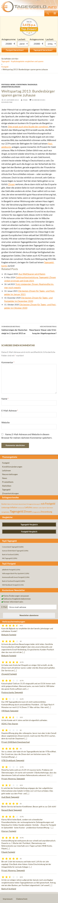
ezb (43, 503)
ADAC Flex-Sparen (9, 723)
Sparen (44, 507)
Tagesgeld (32, 84)
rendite (40, 507)
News (12, 84)
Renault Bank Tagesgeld (11, 810)
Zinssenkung (46, 512)
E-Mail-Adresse (9, 410)
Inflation (13, 507)
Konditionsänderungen (12, 466)
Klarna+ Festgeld (8, 831)
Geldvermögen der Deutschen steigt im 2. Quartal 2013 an (14, 329)
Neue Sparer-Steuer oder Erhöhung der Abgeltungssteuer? (43, 329)
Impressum (8, 899)
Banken (4, 504)
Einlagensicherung (32, 504)
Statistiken (21, 84)
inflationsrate (21, 507)
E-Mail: (4, 607)
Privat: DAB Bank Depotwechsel (15, 742)
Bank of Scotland (12, 504)
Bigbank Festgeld (8, 634)
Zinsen (11, 184)
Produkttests (7, 482)
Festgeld (4, 67)
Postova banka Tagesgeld (12, 692)
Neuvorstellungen (10, 474)
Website (5, 422)
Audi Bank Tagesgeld (10, 797)
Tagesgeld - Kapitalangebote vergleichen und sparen (22, 61)
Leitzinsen (6, 470)
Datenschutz (21, 899)
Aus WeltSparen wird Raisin (31, 274)
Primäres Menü (54, 13)
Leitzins (28, 507)
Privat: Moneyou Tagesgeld (13, 778)
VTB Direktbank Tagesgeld (12, 760)
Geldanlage (5, 507)
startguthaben (5, 512)
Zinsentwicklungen (10, 87)
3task (25, 100)
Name (4, 398)
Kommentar (7, 362)
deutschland (22, 504)
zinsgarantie (36, 512)
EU (39, 504)
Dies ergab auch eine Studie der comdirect (28, 126)
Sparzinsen (50, 507)
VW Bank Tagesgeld (9, 711)
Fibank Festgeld (8, 852)
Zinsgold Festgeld (9, 674)
